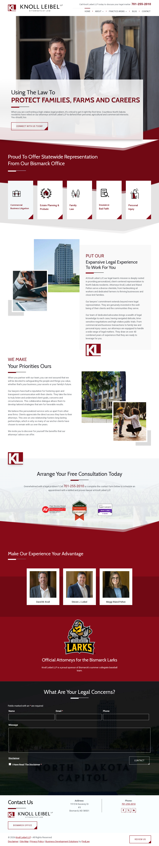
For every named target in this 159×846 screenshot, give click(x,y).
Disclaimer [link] (13, 841)
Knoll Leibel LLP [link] (23, 837)
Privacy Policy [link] (37, 841)
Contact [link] (146, 12)
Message (13, 725)
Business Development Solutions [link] (61, 841)
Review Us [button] (140, 839)
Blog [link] (134, 12)
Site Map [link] (24, 841)
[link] (35, 8)
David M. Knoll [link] (43, 602)
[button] (123, 810)
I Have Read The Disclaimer (27, 764)
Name (12, 711)
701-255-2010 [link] (141, 4)
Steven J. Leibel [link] (79, 602)
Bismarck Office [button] (22, 825)
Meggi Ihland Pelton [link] (116, 602)
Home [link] (87, 12)
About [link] (98, 12)
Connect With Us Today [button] (29, 126)
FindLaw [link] (86, 841)
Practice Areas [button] (117, 12)
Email (59, 711)
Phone (106, 711)
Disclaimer (14, 758)
